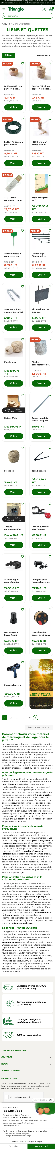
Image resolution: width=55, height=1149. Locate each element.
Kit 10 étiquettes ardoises (40, 310)
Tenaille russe (39, 471)
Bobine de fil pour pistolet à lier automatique (13, 87)
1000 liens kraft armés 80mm (40, 143)
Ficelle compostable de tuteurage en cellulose (40, 363)
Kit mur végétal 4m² (40, 199)
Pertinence (44, 55)
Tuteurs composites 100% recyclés (13, 528)
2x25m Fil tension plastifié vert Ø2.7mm (13, 143)
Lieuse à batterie (12, 685)
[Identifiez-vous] (44, 9)
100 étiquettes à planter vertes (12, 255)
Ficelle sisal (10, 362)
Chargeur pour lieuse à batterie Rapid (40, 581)
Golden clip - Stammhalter (39, 255)
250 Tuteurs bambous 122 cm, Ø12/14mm (13, 199)
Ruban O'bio (10, 418)
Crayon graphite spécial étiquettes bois (41, 419)
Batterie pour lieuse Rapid (11, 633)
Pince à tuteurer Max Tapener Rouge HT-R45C (40, 528)
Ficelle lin (9, 471)
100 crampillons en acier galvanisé (13, 310)
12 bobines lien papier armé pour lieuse (41, 633)
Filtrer (9, 55)
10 (29, 717)
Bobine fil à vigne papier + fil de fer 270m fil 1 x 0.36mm (41, 87)
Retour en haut (39, 727)
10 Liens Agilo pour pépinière (11, 580)
